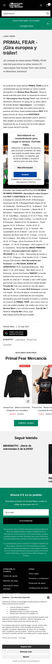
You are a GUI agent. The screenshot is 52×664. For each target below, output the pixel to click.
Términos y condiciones (39, 578)
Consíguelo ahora (26, 26)
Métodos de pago (10, 581)
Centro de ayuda (10, 576)
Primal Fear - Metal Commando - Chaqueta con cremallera (16, 408)
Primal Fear (32, 340)
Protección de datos (37, 583)
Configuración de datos (38, 588)
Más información (25, 167)
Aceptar (25, 174)
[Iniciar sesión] (41, 5)
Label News (9, 36)
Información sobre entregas (11, 587)
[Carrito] (47, 5)
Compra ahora (26, 423)
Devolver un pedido (11, 593)
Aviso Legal (33, 573)
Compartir (7, 345)
